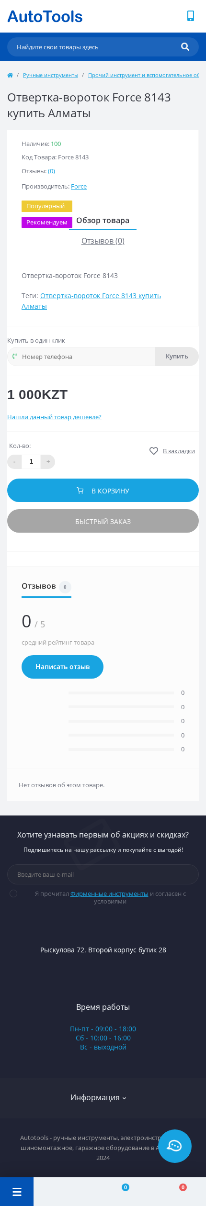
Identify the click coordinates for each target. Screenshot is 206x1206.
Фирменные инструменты (109, 893)
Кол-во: (20, 445)
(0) (51, 171)
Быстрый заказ (103, 521)
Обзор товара (102, 220)
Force (79, 186)
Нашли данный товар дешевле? (54, 417)
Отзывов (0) (103, 240)
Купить (177, 356)
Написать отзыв (62, 666)
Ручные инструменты (50, 74)
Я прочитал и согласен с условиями (110, 897)
